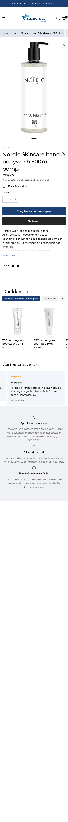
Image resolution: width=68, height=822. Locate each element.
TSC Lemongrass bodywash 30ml (13, 342)
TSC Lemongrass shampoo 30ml (44, 342)
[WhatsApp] (13, 266)
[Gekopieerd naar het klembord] (18, 266)
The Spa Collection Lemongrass (21, 298)
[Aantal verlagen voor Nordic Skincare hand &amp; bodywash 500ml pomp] (5, 199)
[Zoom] (63, 44)
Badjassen (50, 298)
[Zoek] (58, 18)
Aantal (6, 192)
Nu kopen (34, 220)
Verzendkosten (9, 180)
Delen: (5, 266)
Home (5, 33)
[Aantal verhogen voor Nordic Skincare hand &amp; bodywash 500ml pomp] (15, 199)
